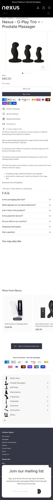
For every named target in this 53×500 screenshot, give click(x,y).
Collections (11, 18)
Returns (4, 445)
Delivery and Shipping (9, 442)
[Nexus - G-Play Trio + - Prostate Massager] (17, 264)
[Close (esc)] (50, 466)
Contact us (5, 454)
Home (4, 18)
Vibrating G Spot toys (22, 18)
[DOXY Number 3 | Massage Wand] (17, 312)
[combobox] (26, 13)
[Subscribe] (39, 491)
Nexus (18, 290)
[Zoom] (42, 67)
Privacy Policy (6, 448)
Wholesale (5, 439)
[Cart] (43, 7)
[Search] (48, 13)
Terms (4, 451)
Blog (3, 463)
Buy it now (26, 94)
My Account (6, 436)
